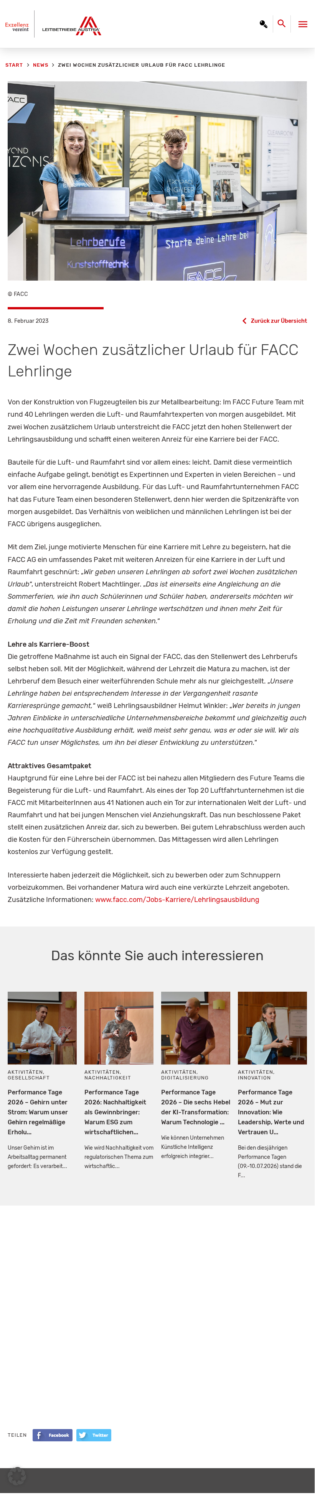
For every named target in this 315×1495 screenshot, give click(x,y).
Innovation (254, 1078)
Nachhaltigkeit (107, 1078)
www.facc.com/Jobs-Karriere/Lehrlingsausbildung (177, 899)
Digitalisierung (185, 1078)
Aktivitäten (25, 1072)
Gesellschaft (29, 1078)
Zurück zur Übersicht (279, 321)
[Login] (263, 24)
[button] (17, 1476)
